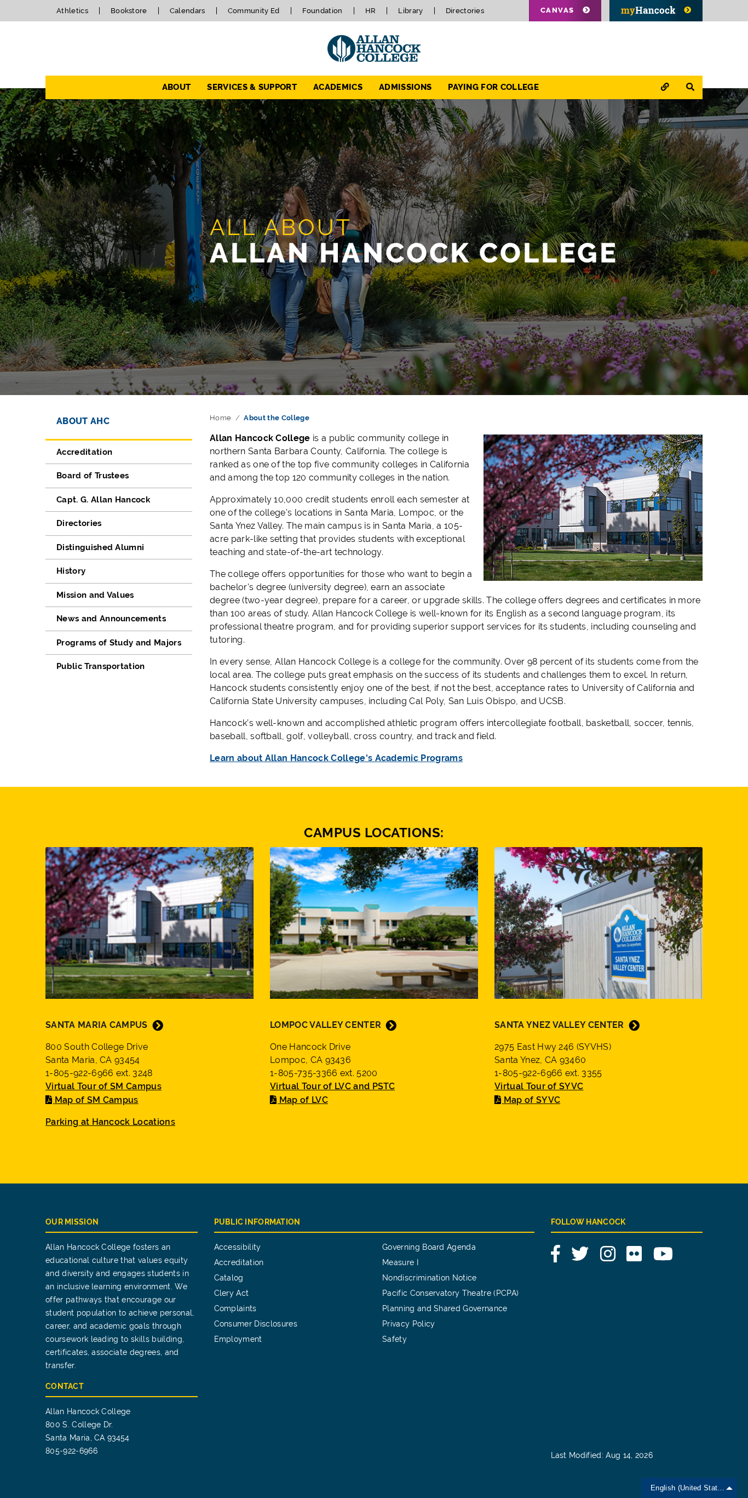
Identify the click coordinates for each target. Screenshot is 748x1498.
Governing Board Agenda (429, 1247)
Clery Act (231, 1293)
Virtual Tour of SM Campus (103, 1086)
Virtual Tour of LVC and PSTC (332, 1086)
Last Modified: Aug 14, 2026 (602, 1455)
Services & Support (252, 87)
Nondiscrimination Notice (429, 1277)
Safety (394, 1339)
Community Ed (254, 10)
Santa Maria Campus (96, 1025)
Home (220, 418)
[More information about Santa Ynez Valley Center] (598, 922)
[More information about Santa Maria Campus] (149, 922)
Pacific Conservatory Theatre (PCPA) (450, 1293)
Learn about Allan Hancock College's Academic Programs (336, 758)
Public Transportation (100, 666)
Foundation (322, 10)
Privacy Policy (408, 1323)
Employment (238, 1339)
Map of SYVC (532, 1100)
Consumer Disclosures (255, 1323)
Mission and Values (95, 595)
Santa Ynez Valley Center (559, 1025)
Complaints (235, 1308)
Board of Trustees (92, 476)
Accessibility (237, 1247)
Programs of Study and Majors (118, 643)
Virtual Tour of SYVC (538, 1086)
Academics (338, 87)
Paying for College (493, 87)
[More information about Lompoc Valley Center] (374, 922)
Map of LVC (303, 1100)
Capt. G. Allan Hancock (103, 500)
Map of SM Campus (97, 1100)
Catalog (229, 1277)
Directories (465, 10)
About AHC (83, 421)
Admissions (405, 87)
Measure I (400, 1262)
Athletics (72, 10)
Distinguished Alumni (100, 547)
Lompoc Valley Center (325, 1025)
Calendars (187, 10)
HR (370, 10)
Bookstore (129, 10)
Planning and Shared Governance (445, 1308)
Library (410, 10)
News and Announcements (111, 619)
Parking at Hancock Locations (110, 1122)
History (70, 571)
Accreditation (84, 452)
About (176, 87)
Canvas (557, 10)
